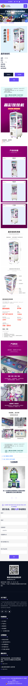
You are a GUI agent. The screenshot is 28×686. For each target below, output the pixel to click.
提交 (14, 556)
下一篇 (8, 459)
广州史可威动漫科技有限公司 (16, 678)
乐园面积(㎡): (4, 534)
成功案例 (4, 628)
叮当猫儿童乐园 (5, 649)
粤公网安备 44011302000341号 (14, 683)
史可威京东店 (5, 646)
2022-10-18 (4, 663)
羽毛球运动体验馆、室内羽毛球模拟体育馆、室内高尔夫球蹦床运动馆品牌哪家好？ (11, 660)
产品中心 (4, 623)
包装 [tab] (14, 79)
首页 (1, 22)
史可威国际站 (5, 644)
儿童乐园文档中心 (6, 642)
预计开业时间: (4, 549)
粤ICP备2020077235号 (13, 682)
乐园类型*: (3, 527)
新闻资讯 (4, 626)
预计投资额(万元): (5, 541)
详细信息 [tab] (8, 74)
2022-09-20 (4, 669)
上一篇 (7, 456)
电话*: (2, 520)
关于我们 (4, 621)
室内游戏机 (11, 22)
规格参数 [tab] (19, 74)
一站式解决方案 (5, 631)
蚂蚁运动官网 (5, 639)
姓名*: (2, 513)
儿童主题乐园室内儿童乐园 (8, 667)
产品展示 (5, 22)
